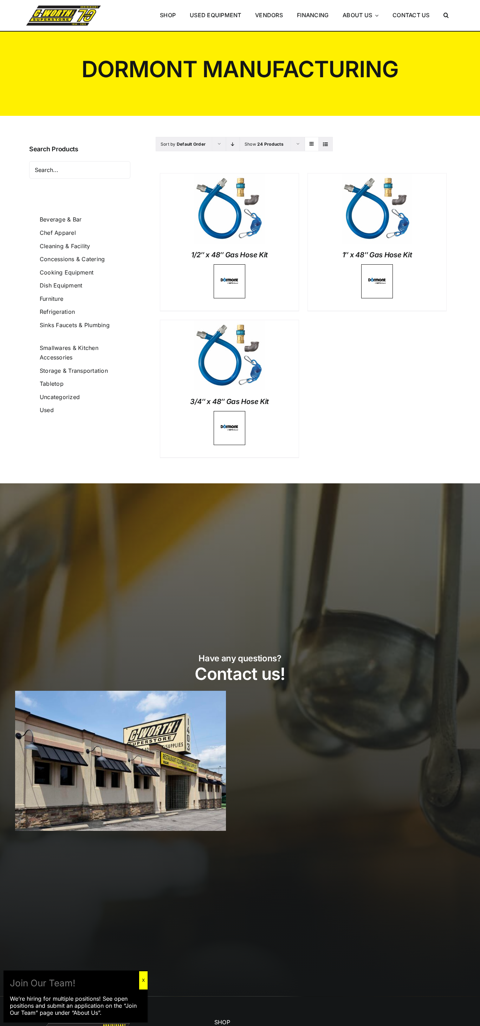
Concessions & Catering (72, 259)
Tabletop (52, 383)
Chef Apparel (58, 232)
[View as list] (325, 144)
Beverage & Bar (61, 219)
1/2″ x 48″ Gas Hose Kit (229, 255)
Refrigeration (57, 311)
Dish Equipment (61, 285)
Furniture (51, 298)
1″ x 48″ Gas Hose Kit (377, 255)
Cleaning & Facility (65, 246)
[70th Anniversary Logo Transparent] (63, 5)
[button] (446, 15)
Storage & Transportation (74, 370)
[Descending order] (233, 144)
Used (47, 409)
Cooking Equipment (66, 272)
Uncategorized (60, 397)
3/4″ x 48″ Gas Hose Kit (229, 401)
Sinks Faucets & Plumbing (75, 325)
